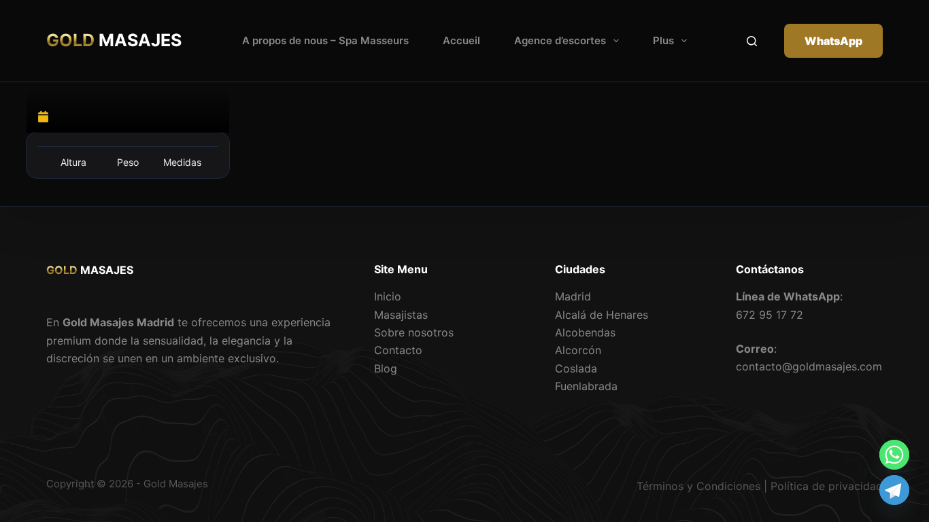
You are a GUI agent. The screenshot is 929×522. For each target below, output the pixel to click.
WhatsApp (833, 41)
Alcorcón (578, 350)
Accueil (461, 40)
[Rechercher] (752, 41)
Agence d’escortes (560, 40)
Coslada (576, 368)
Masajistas (401, 314)
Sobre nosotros (414, 332)
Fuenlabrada (586, 386)
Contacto (398, 350)
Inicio (387, 296)
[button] (616, 41)
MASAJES (114, 40)
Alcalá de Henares (601, 314)
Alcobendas (585, 332)
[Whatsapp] (894, 455)
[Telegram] (894, 490)
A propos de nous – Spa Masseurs (325, 40)
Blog (385, 368)
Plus (663, 40)
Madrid (573, 296)
